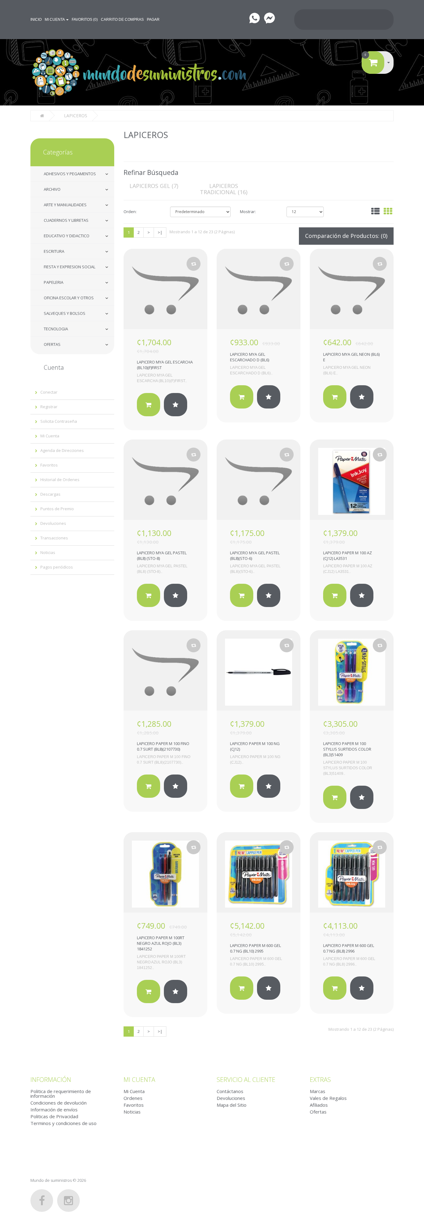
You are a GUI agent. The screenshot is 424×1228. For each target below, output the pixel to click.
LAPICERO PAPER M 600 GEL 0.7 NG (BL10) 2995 (255, 948)
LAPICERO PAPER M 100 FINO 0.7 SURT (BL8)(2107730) (163, 746)
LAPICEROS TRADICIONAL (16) (223, 189)
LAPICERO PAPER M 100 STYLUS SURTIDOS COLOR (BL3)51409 (347, 749)
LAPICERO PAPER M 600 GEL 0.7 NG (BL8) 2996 (348, 948)
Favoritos (49, 465)
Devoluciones (53, 523)
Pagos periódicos (56, 567)
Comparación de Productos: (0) (346, 235)
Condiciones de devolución (58, 1103)
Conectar (48, 392)
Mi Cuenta (49, 436)
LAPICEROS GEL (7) (153, 186)
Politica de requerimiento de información (60, 1093)
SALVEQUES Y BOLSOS (64, 313)
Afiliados (319, 1105)
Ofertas (318, 1112)
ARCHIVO (52, 189)
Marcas (317, 1091)
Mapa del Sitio (231, 1105)
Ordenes (133, 1098)
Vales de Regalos (328, 1098)
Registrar (48, 406)
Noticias (47, 552)
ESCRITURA (54, 251)
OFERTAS (52, 344)
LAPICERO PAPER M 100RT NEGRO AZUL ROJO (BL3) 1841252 (160, 943)
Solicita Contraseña (58, 421)
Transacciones (54, 538)
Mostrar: (248, 211)
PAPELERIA (53, 282)
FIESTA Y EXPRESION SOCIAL (69, 267)
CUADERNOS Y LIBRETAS (66, 220)
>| (160, 232)
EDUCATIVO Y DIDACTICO (66, 236)
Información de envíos (54, 1109)
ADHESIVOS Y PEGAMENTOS (70, 173)
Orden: (130, 211)
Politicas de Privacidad (54, 1116)
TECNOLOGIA (56, 329)
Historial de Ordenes (59, 479)
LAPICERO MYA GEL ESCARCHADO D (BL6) (249, 357)
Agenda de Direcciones (62, 450)
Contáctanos (230, 1091)
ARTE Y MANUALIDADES (65, 205)
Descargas (50, 494)
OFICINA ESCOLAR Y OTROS (69, 298)
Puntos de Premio (57, 508)
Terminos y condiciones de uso (63, 1123)
